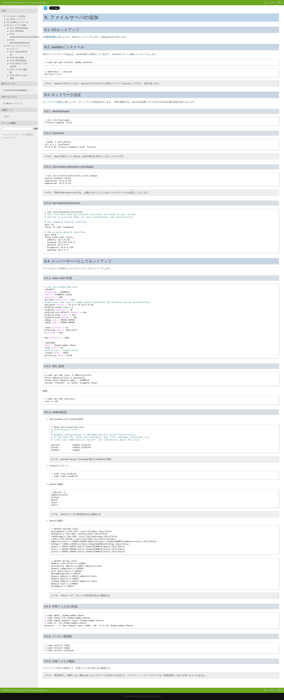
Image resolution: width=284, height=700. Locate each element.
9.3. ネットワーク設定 (16, 25)
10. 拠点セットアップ (12, 103)
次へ (273, 2)
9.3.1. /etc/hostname (19, 28)
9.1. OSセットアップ (16, 19)
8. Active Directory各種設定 (15, 90)
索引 (280, 2)
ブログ (6, 116)
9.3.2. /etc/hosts (17, 31)
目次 (4, 11)
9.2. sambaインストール (17, 22)
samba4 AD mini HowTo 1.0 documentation (24, 2)
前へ (266, 2)
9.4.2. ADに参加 (17, 57)
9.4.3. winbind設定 (18, 60)
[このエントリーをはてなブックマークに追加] (45, 9)
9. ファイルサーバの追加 (14, 16)
